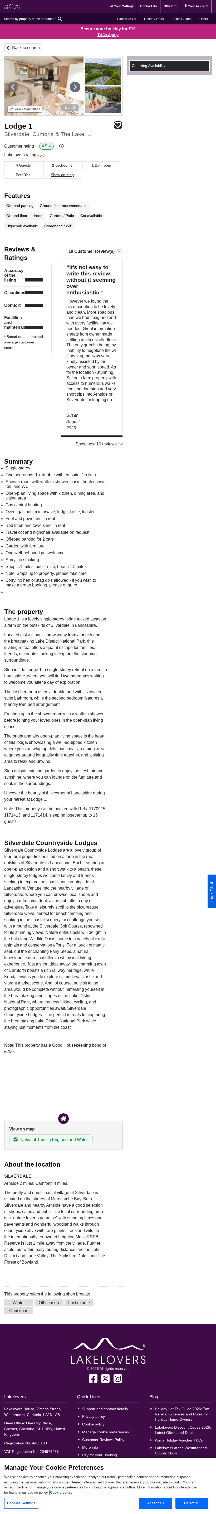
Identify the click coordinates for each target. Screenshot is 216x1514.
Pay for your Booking (99, 1455)
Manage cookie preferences (105, 1432)
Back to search (26, 47)
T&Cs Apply (108, 35)
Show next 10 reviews (96, 444)
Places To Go (126, 19)
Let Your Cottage (121, 6)
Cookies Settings (21, 1503)
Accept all (155, 1503)
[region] (108, 1486)
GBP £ (169, 6)
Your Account (197, 6)
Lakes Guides (182, 19)
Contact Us (148, 6)
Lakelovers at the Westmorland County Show (181, 1450)
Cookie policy (93, 1424)
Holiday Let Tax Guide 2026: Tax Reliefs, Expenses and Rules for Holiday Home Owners (182, 1414)
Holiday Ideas (154, 19)
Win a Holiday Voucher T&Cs (179, 1440)
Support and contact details (105, 1409)
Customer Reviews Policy (103, 1440)
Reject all (191, 1503)
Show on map (62, 175)
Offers (203, 19)
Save (118, 125)
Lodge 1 (18, 126)
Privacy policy (93, 1416)
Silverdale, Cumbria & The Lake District (49, 134)
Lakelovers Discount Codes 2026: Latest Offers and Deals (183, 1430)
